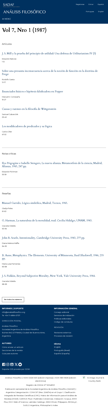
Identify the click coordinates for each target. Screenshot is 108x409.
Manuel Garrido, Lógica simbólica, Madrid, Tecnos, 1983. (35, 203)
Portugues (90, 11)
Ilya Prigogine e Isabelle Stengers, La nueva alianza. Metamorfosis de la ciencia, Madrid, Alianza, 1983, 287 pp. (52, 164)
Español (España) (62, 353)
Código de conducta (63, 322)
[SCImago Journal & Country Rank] (94, 379)
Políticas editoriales (62, 319)
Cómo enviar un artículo (12, 347)
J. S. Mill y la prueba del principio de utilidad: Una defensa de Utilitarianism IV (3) (49, 53)
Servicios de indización (64, 315)
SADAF (71, 389)
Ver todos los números (13, 299)
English (101, 11)
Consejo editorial (61, 312)
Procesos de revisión (63, 336)
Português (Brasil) (62, 350)
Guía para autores (10, 353)
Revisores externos (62, 333)
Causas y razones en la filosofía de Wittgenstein (29, 109)
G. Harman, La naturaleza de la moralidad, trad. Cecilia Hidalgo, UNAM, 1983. (47, 220)
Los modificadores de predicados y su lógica (27, 126)
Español (101, 4)
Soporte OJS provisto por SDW (16, 369)
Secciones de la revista (12, 350)
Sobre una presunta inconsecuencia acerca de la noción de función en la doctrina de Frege (50, 72)
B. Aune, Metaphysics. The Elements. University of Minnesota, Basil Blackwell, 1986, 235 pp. (53, 257)
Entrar (91, 4)
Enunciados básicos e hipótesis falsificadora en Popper (32, 91)
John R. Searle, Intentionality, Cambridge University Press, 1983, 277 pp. (43, 238)
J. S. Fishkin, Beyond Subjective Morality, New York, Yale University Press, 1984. (48, 276)
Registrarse (80, 4)
